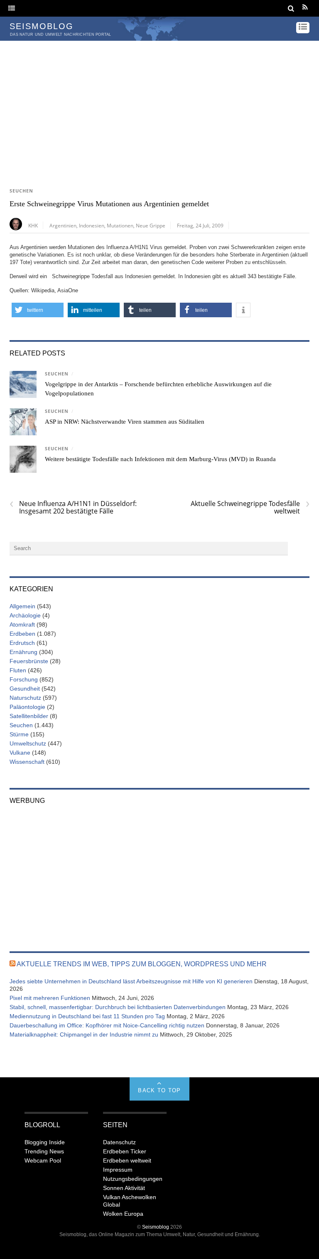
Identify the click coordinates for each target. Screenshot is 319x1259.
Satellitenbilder (29, 716)
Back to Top (159, 1090)
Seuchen (21, 191)
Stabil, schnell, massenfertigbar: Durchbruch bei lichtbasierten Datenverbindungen (118, 1007)
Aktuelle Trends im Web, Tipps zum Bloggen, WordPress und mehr (142, 964)
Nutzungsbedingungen (132, 1178)
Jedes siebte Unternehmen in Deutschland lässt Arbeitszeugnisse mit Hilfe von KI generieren (131, 981)
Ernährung (23, 652)
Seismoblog (155, 1226)
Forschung (24, 679)
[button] (38, 310)
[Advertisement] (159, 103)
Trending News (44, 1151)
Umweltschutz (28, 743)
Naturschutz (25, 697)
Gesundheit (25, 688)
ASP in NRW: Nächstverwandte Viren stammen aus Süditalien (124, 421)
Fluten (18, 670)
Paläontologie (27, 707)
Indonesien (91, 225)
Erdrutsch (22, 642)
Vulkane (20, 752)
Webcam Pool (43, 1160)
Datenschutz (119, 1142)
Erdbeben (22, 633)
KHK (33, 225)
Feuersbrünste (29, 661)
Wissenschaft (27, 761)
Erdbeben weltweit (127, 1160)
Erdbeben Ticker (124, 1151)
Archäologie (25, 615)
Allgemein (22, 606)
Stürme (19, 734)
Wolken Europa (123, 1213)
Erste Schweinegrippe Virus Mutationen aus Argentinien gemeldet (109, 204)
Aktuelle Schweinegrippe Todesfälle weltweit (250, 507)
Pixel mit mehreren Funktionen (50, 998)
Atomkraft (22, 624)
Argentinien (62, 225)
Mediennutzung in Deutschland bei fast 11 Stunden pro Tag (87, 1016)
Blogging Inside (45, 1142)
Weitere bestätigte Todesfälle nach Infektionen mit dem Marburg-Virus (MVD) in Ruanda (160, 459)
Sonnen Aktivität (124, 1188)
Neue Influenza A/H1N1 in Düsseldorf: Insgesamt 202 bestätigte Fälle (73, 507)
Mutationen (120, 225)
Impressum (118, 1169)
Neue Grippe (150, 225)
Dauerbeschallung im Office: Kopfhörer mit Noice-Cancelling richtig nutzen (107, 1025)
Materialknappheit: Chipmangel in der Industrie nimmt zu (84, 1034)
